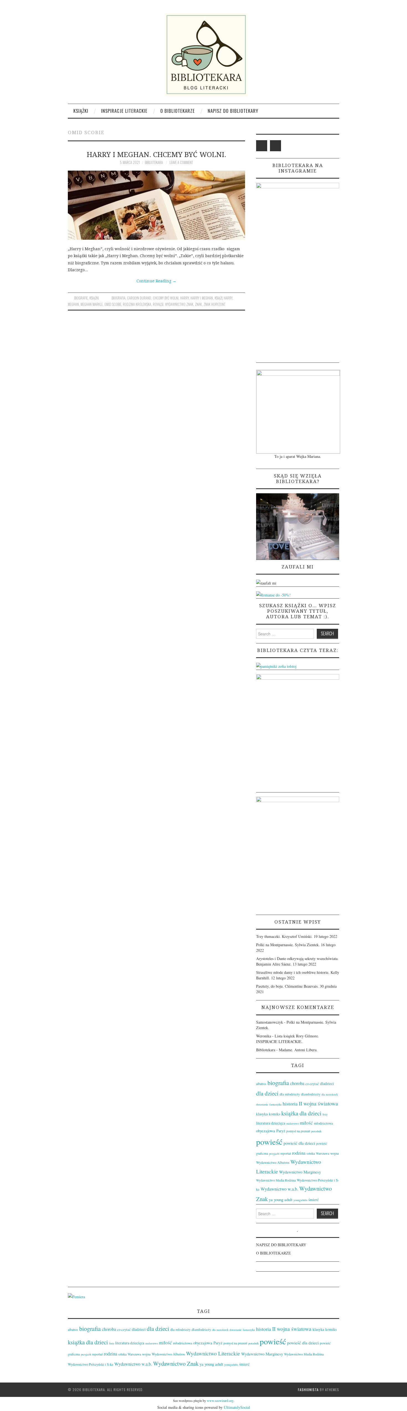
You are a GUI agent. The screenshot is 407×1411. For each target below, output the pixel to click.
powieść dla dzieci (299, 1143)
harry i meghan (201, 298)
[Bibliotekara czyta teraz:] (276, 665)
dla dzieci (267, 1093)
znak (198, 304)
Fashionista (308, 1389)
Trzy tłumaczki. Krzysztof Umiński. (284, 936)
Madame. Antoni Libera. (298, 1049)
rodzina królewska (137, 304)
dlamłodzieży (310, 1094)
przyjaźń (274, 1154)
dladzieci (327, 1083)
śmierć (313, 1199)
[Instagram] (275, 145)
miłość (306, 1123)
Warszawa (322, 1153)
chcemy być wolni (166, 298)
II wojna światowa (318, 1103)
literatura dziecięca (270, 1123)
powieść (269, 1141)
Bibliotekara (154, 162)
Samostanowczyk (269, 1022)
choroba (297, 1083)
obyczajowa (265, 1130)
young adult (283, 1199)
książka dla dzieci (301, 1113)
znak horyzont (214, 304)
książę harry (223, 298)
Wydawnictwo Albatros (272, 1162)
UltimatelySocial (237, 1407)
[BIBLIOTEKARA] (203, 54)
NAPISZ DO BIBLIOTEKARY (233, 110)
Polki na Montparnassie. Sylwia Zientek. (288, 944)
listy (325, 1114)
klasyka (262, 1114)
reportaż (285, 1153)
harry (184, 298)
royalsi (158, 304)
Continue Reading (156, 280)
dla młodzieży (290, 1094)
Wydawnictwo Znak (179, 304)
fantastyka (275, 1104)
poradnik (316, 1131)
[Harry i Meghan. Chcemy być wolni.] (156, 205)
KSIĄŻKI (80, 110)
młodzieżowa (323, 1123)
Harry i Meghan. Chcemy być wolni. (156, 154)
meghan (73, 304)
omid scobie (112, 304)
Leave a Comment (181, 162)
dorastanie (262, 1104)
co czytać (312, 1083)
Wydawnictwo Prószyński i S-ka (90, 1364)
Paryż (280, 1130)
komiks (274, 1114)
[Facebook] (261, 145)
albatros (261, 1083)
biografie (81, 298)
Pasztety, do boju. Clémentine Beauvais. (287, 986)
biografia (118, 298)
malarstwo (292, 1123)
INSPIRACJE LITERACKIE (124, 110)
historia (290, 1103)
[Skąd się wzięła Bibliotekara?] (297, 525)
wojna (334, 1153)
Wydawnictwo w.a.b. (279, 1189)
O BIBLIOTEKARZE (177, 110)
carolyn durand (139, 298)
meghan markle (92, 304)
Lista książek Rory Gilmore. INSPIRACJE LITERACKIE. (287, 1038)
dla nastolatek (329, 1094)
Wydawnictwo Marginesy (300, 1172)
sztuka (310, 1153)
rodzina (298, 1153)
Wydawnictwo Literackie (213, 1353)
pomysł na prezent (298, 1131)
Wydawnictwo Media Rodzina (276, 1180)
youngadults (300, 1200)
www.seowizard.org (220, 1400)
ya (271, 1199)
